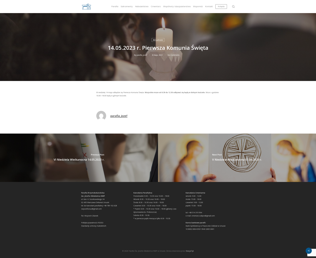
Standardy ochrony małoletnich (93, 226)
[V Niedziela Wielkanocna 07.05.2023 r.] (237, 158)
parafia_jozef (142, 55)
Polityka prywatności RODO (92, 222)
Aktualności (158, 40)
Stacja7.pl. (190, 251)
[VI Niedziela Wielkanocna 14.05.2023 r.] (79, 158)
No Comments (173, 55)
